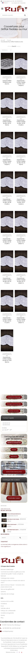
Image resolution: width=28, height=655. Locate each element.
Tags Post (4, 542)
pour (9, 546)
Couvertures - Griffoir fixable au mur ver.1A (7, 121)
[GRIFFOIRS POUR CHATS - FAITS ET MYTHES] (4, 531)
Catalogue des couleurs (7, 578)
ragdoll (6, 546)
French (6, 3)
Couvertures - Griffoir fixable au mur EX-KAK (7, 358)
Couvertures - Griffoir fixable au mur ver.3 (21, 200)
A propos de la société (7, 601)
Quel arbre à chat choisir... (13, 519)
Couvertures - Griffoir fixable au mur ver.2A (21, 161)
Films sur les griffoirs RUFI (7, 589)
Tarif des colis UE (5, 608)
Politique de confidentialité (8, 610)
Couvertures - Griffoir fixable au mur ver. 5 (21, 279)
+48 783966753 (18, 1)
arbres (21, 544)
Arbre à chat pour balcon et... (14, 514)
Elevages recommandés (14, 404)
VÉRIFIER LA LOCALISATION (14, 442)
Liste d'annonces (5, 509)
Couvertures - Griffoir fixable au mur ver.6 (21, 319)
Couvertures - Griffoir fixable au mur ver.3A (7, 240)
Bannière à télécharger (7, 569)
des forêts (8, 544)
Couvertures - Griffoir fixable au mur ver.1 (21, 82)
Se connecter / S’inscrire (19, 3)
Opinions (3, 591)
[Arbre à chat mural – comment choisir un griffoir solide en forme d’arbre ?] (4, 525)
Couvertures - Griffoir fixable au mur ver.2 (7, 161)
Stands (3, 615)
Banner (14, 449)
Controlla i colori (14, 498)
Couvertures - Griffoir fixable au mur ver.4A (7, 279)
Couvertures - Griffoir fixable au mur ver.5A (7, 319)
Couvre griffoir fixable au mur (7, 81)
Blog (2, 617)
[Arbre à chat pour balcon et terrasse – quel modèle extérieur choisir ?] (4, 515)
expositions (14, 456)
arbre (24, 544)
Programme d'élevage (14, 397)
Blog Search (5, 534)
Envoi (2, 606)
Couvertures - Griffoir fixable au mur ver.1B (21, 121)
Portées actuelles (14, 411)
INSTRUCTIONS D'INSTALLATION (14, 472)
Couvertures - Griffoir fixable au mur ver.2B (7, 200)
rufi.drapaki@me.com (7, 1)
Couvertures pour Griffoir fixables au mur (7, 78)
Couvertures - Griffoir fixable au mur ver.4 (21, 240)
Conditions (4, 603)
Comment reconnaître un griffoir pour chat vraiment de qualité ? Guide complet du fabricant (13, 574)
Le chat (3, 544)
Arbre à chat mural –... (12, 524)
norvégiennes (15, 544)
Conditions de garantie (7, 613)
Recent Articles (6, 510)
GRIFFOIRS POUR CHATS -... (13, 529)
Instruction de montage (7, 594)
